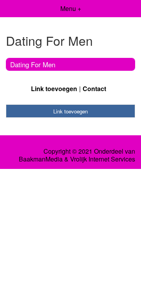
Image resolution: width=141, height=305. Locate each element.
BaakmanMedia (41, 159)
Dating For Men (32, 64)
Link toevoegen (54, 88)
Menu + (70, 8)
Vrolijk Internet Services (102, 159)
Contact (94, 88)
